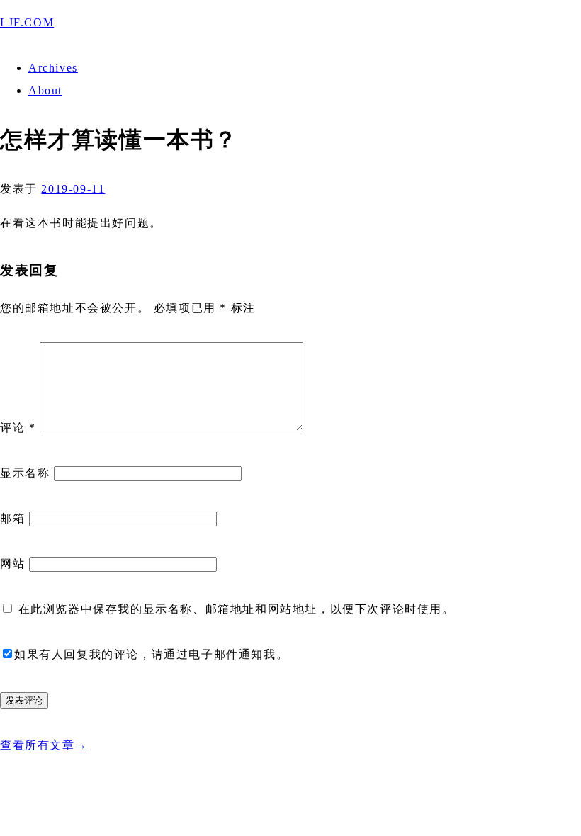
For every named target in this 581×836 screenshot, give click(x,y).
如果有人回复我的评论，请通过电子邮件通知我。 (151, 654)
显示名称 (25, 473)
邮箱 (12, 518)
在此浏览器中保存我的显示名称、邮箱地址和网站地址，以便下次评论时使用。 (236, 609)
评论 (17, 428)
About (45, 90)
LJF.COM (27, 22)
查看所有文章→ (43, 745)
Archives (53, 68)
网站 (12, 564)
